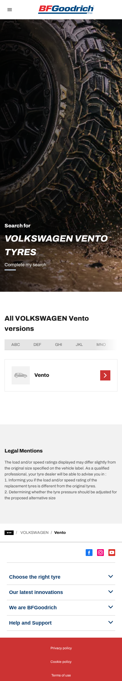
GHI (58, 344)
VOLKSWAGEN (34, 532)
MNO (101, 344)
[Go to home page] (66, 10)
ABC (15, 344)
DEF (37, 344)
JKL (79, 344)
